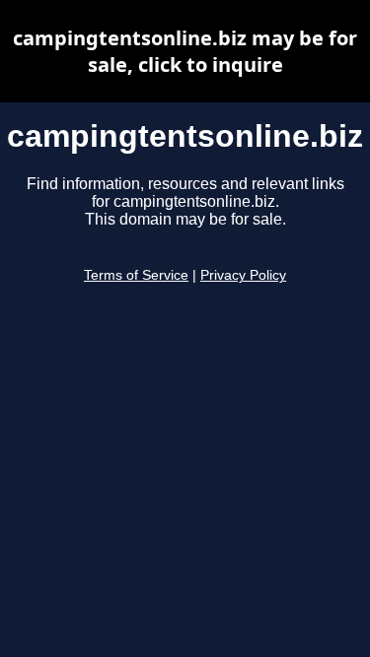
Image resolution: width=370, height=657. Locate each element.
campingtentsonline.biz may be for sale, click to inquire (185, 51)
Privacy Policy (243, 275)
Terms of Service (136, 275)
